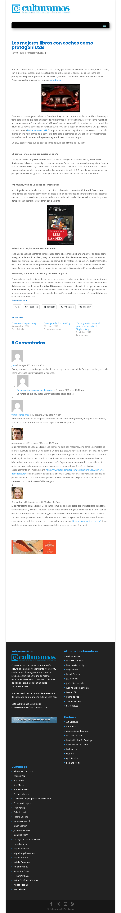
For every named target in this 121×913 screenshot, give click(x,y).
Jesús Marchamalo (75, 683)
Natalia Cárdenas (22, 862)
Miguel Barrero (21, 857)
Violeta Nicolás (21, 884)
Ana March (19, 785)
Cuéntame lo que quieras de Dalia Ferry (32, 798)
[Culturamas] (34, 661)
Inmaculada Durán (22, 821)
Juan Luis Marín (21, 834)
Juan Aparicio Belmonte (77, 687)
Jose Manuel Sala (22, 830)
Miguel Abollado (21, 848)
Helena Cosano (21, 816)
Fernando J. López (22, 803)
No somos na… (21, 866)
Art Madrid (71, 726)
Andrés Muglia (73, 656)
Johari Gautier (20, 825)
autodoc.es (55, 80)
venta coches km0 (20, 414)
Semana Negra (73, 762)
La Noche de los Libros (77, 744)
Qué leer (70, 753)
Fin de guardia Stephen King (57, 323)
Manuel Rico (72, 692)
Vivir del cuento (21, 889)
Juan (14, 365)
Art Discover (72, 721)
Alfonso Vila (19, 775)
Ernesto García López (76, 665)
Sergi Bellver (72, 705)
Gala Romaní (20, 812)
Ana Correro (19, 780)
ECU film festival (74, 735)
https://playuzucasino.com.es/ (86, 521)
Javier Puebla (72, 678)
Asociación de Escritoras (78, 731)
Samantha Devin (74, 701)
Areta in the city (21, 789)
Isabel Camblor (73, 674)
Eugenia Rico (72, 669)
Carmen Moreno (21, 794)
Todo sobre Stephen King (24, 323)
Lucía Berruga (20, 844)
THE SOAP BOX (21, 875)
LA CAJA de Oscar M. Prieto (27, 839)
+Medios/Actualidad (36, 52)
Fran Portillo (19, 807)
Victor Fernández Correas (26, 880)
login (71, 909)
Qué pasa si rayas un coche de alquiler (35, 390)
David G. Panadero (75, 660)
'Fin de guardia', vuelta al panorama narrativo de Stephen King (88, 326)
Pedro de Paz (72, 696)
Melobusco (71, 749)
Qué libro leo (72, 758)
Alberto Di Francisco (23, 771)
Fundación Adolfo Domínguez (80, 740)
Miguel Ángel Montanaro (25, 853)
